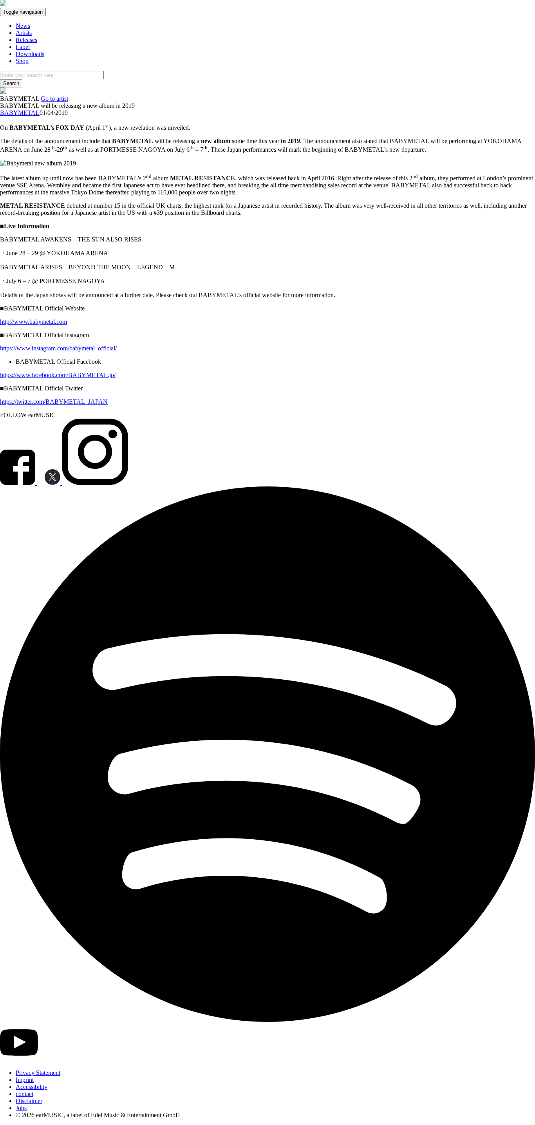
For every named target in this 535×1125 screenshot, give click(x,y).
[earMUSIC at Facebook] (18, 482)
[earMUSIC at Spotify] (267, 1019)
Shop (22, 61)
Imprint (25, 1079)
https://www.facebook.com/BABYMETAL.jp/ (58, 375)
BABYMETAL (20, 112)
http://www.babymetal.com (33, 321)
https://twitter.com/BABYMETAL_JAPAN (54, 401)
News (23, 25)
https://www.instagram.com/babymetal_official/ (58, 348)
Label (23, 47)
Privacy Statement (38, 1072)
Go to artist (54, 98)
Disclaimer (29, 1101)
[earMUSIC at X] (49, 482)
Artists (24, 32)
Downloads (30, 54)
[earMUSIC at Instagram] (95, 482)
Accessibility (31, 1086)
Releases (26, 39)
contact (24, 1094)
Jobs (21, 1108)
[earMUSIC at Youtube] (19, 1059)
